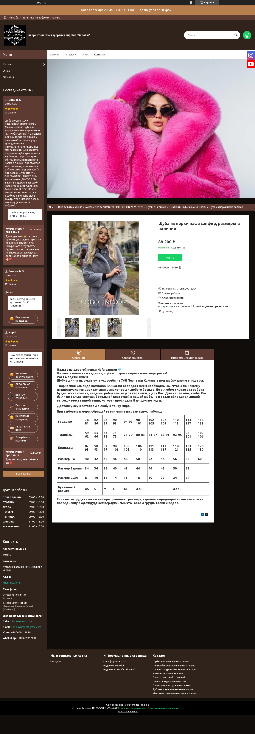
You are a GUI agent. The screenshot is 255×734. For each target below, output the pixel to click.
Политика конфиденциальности (165, 708)
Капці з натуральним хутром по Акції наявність (22, 302)
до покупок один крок (155, 10)
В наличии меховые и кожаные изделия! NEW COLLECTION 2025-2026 (100, 207)
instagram (55, 661)
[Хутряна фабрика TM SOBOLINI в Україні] (15, 35)
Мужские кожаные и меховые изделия (175, 693)
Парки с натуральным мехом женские (174, 669)
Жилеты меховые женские (168, 673)
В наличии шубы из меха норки (187, 207)
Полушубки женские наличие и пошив (174, 665)
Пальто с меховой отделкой (169, 677)
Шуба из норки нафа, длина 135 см (22, 214)
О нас (85, 54)
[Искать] (236, 35)
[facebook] (202, 515)
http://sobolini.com (21, 621)
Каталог (69, 54)
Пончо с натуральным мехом (169, 681)
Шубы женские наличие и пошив (171, 661)
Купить (170, 257)
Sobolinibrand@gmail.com (26, 627)
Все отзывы (23, 473)
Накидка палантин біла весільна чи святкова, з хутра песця (24, 358)
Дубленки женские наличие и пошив (173, 689)
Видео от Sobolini (113, 665)
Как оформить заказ (115, 661)
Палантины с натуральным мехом (172, 685)
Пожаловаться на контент (131, 708)
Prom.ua (144, 705)
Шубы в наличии (156, 207)
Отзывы (8, 77)
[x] (206, 515)
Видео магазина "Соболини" (119, 669)
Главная (54, 54)
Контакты (100, 54)
